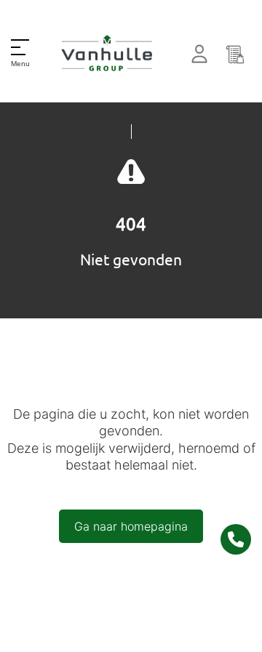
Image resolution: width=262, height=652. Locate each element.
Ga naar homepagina (131, 526)
